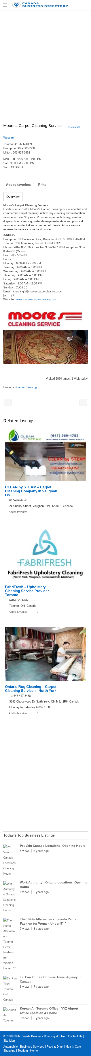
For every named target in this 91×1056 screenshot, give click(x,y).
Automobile (10, 1046)
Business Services (32, 1046)
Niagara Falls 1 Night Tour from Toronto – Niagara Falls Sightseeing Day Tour (83, 402)
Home (34, 1050)
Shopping (9, 1050)
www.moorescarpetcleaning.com (36, 299)
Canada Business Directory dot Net (43, 1036)
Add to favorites (18, 184)
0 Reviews (73, 127)
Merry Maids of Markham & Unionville (7, 402)
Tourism (23, 1050)
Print (42, 184)
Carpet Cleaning (26, 387)
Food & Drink (55, 1046)
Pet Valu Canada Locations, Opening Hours (52, 845)
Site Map (9, 1040)
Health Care (73, 1046)
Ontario (86, 5)
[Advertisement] (45, 69)
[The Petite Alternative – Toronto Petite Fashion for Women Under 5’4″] (10, 944)
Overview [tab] (12, 196)
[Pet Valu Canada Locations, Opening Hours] (10, 860)
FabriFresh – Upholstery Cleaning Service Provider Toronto (27, 591)
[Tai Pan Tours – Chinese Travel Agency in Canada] (10, 989)
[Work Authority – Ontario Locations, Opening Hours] (10, 897)
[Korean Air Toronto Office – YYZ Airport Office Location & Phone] (10, 1015)
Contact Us (75, 1036)
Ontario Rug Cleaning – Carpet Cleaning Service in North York (31, 689)
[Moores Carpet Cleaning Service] (45, 336)
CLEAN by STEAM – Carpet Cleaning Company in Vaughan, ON (31, 491)
